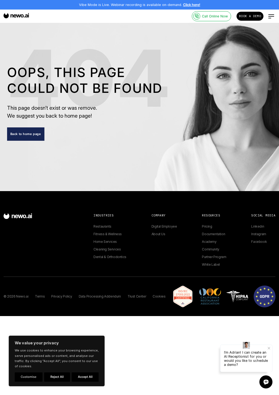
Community (210, 249)
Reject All (57, 377)
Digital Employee (164, 226)
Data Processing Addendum (100, 296)
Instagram (258, 234)
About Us (158, 234)
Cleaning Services (107, 249)
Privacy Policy (61, 296)
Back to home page (25, 134)
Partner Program (214, 257)
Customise (28, 377)
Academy (209, 242)
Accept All (85, 377)
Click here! (191, 5)
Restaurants (102, 226)
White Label (211, 264)
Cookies (159, 296)
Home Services (105, 242)
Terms (40, 296)
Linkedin (257, 226)
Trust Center (137, 296)
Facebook (259, 242)
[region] (57, 361)
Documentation (213, 234)
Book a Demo (250, 16)
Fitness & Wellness (107, 234)
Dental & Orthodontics (109, 257)
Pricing (207, 226)
